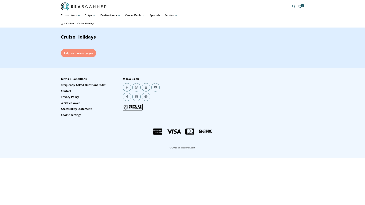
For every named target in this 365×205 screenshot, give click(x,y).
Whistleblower (70, 103)
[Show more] (78, 15)
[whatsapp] (136, 87)
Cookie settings (71, 115)
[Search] (294, 6)
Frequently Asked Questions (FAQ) (83, 85)
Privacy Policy (70, 97)
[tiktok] (127, 97)
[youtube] (155, 87)
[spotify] (146, 97)
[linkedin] (136, 97)
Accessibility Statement (76, 109)
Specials (155, 15)
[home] (62, 23)
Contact (66, 91)
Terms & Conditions (74, 79)
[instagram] (146, 87)
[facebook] (127, 87)
